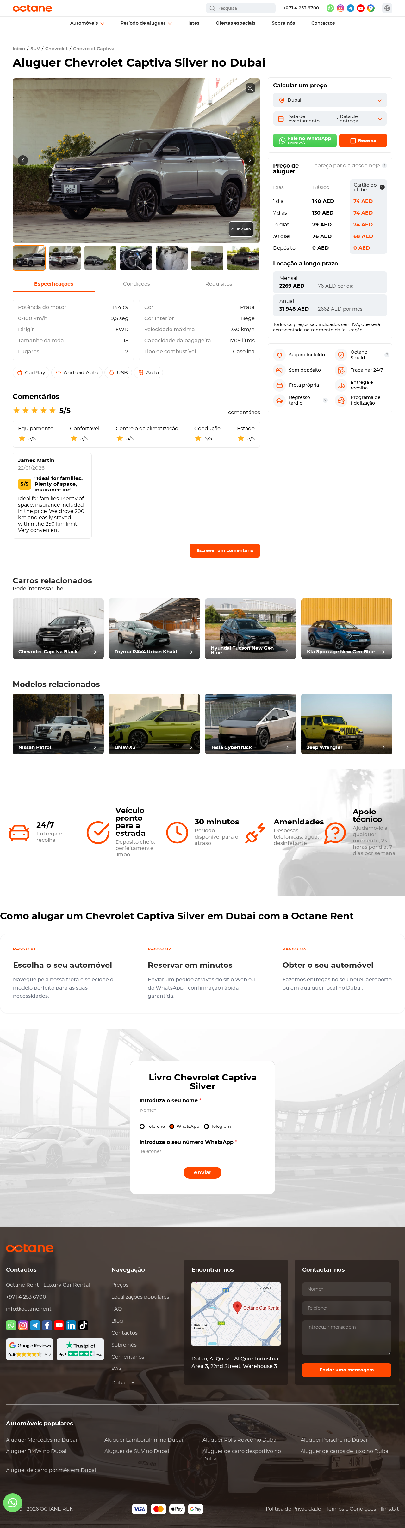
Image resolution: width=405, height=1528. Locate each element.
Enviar (202, 1172)
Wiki (117, 1368)
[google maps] (371, 8)
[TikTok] (83, 1325)
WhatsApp (188, 1127)
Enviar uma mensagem (347, 1370)
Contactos (124, 1332)
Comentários (127, 1356)
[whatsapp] (330, 8)
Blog (117, 1320)
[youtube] (360, 8)
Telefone (156, 1127)
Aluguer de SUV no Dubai (136, 1451)
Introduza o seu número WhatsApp (188, 1142)
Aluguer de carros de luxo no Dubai (345, 1451)
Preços (119, 1284)
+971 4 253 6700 (301, 8)
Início (19, 49)
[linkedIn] (71, 1325)
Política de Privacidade (293, 1509)
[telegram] (350, 8)
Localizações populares (140, 1296)
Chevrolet (56, 49)
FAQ (116, 1308)
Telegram (221, 1127)
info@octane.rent (29, 1308)
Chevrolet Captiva (94, 49)
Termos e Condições (351, 1509)
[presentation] (23, 160)
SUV (35, 49)
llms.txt (390, 1509)
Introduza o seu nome (170, 1100)
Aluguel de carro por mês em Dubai (51, 1470)
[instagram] (340, 8)
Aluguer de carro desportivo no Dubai (241, 1455)
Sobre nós (124, 1344)
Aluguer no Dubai (41, 1439)
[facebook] (47, 1325)
